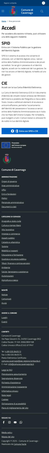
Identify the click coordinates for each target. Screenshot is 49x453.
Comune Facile (20, 444)
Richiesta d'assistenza (11, 382)
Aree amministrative (10, 185)
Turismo (5, 246)
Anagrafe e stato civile (11, 221)
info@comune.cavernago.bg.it (21, 364)
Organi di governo (9, 181)
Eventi (4, 321)
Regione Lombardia (10, 3)
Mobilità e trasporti (10, 250)
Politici (4, 198)
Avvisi (4, 303)
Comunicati (6, 298)
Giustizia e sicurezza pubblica (14, 259)
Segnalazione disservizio (12, 378)
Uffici (4, 189)
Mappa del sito (8, 436)
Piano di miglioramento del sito (15, 407)
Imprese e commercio (11, 233)
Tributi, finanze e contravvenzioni (16, 263)
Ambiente (6, 267)
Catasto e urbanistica (11, 242)
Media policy (7, 432)
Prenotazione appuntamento (14, 374)
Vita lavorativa (8, 229)
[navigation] (2, 11)
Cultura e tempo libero (11, 225)
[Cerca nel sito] (42, 11)
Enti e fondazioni (9, 194)
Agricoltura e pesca (10, 280)
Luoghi (4, 317)
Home (4, 21)
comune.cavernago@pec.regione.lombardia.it (21, 361)
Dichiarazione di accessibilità (14, 403)
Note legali (6, 395)
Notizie (5, 294)
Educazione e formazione (12, 254)
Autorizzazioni (8, 275)
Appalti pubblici (8, 238)
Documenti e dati (9, 206)
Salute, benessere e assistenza (15, 271)
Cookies (5, 399)
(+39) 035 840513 (13, 351)
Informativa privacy (10, 391)
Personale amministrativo (13, 202)
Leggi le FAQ (7, 369)
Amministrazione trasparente (14, 386)
